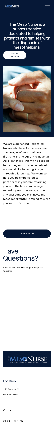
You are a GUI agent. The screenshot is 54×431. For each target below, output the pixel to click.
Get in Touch (15, 55)
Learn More (27, 233)
